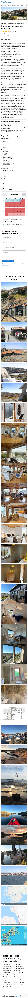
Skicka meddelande (8, 260)
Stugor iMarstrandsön (19, 982)
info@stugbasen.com (21, 996)
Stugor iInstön (17, 974)
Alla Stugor (3, 5)
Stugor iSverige (7, 982)
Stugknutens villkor (6, 265)
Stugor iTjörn (17, 964)
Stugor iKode (17, 976)
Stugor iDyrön (6, 972)
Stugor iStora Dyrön (19, 984)
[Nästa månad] (24, 194)
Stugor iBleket (6, 974)
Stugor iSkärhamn (7, 968)
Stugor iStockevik (18, 972)
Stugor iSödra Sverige (8, 986)
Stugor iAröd (6, 976)
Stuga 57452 (24, 5)
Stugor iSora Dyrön (7, 984)
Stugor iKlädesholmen (19, 968)
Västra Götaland (11, 5)
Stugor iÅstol (17, 970)
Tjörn (18, 5)
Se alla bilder (21, 17)
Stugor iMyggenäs (18, 979)
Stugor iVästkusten (7, 966)
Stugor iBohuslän (7, 964)
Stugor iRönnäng (7, 970)
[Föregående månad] (4, 194)
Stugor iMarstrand (18, 966)
